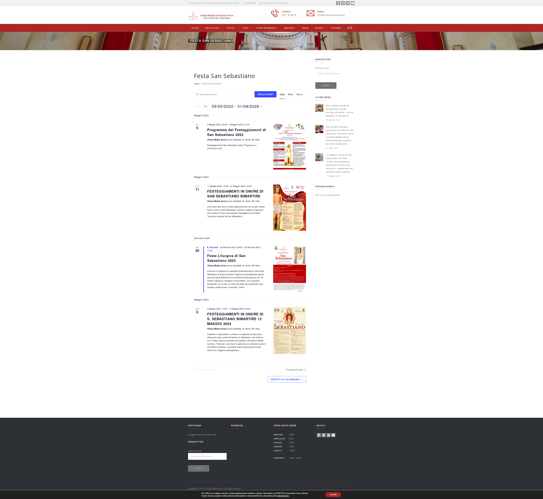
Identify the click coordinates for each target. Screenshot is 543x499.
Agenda (288, 27)
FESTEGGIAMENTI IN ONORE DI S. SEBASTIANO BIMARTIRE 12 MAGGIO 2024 (235, 319)
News (305, 27)
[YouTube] (353, 3)
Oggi (205, 106)
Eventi (197, 83)
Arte (245, 27)
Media (319, 27)
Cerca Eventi (265, 94)
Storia (230, 27)
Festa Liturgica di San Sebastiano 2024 (226, 258)
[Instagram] (343, 3)
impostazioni (283, 496)
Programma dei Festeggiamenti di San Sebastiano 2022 (236, 132)
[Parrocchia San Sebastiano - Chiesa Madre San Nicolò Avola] (210, 15)
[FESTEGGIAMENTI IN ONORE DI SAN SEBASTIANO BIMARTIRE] (289, 208)
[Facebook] (338, 3)
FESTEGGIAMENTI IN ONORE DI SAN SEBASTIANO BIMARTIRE (235, 193)
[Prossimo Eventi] (198, 106)
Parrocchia (211, 27)
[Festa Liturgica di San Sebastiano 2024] (289, 269)
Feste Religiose (265, 27)
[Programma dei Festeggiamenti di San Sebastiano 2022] (289, 146)
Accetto (333, 494)
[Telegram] (348, 3)
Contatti (336, 27)
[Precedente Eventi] (195, 106)
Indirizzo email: (322, 68)
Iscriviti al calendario (285, 379)
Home (195, 27)
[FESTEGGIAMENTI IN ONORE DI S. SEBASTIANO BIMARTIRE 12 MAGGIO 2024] (289, 330)
